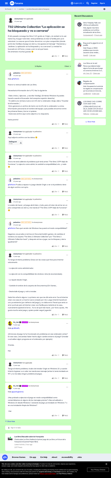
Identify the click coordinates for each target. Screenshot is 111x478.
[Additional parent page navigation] (15, 9)
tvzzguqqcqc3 (88, 35)
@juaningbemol (17, 392)
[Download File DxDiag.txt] (21, 142)
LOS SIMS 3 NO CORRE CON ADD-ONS (92, 102)
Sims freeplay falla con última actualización (92, 24)
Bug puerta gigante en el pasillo (93, 44)
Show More (11, 421)
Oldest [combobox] (67, 66)
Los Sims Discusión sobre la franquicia (37, 9)
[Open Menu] (104, 9)
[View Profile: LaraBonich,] (79, 83)
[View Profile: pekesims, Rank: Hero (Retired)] (10, 74)
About (54, 457)
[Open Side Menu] (6, 3)
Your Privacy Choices (98, 470)
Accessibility (67, 457)
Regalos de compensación (89, 82)
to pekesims (37, 132)
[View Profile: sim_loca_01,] (79, 65)
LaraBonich (87, 94)
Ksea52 (85, 55)
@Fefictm (15, 79)
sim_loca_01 (87, 73)
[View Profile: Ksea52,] (79, 45)
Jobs (79, 457)
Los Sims (21, 9)
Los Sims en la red (90, 63)
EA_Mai (16, 322)
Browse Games (18, 457)
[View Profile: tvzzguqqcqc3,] (79, 24)
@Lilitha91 (15, 328)
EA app (33, 457)
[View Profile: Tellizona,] (79, 103)
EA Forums (8, 9)
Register (94, 3)
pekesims (16, 73)
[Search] (87, 3)
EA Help (43, 457)
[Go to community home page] (16, 3)
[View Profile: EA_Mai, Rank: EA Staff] (10, 323)
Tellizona (86, 114)
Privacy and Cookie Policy (48, 473)
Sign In (102, 3)
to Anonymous (37, 179)
